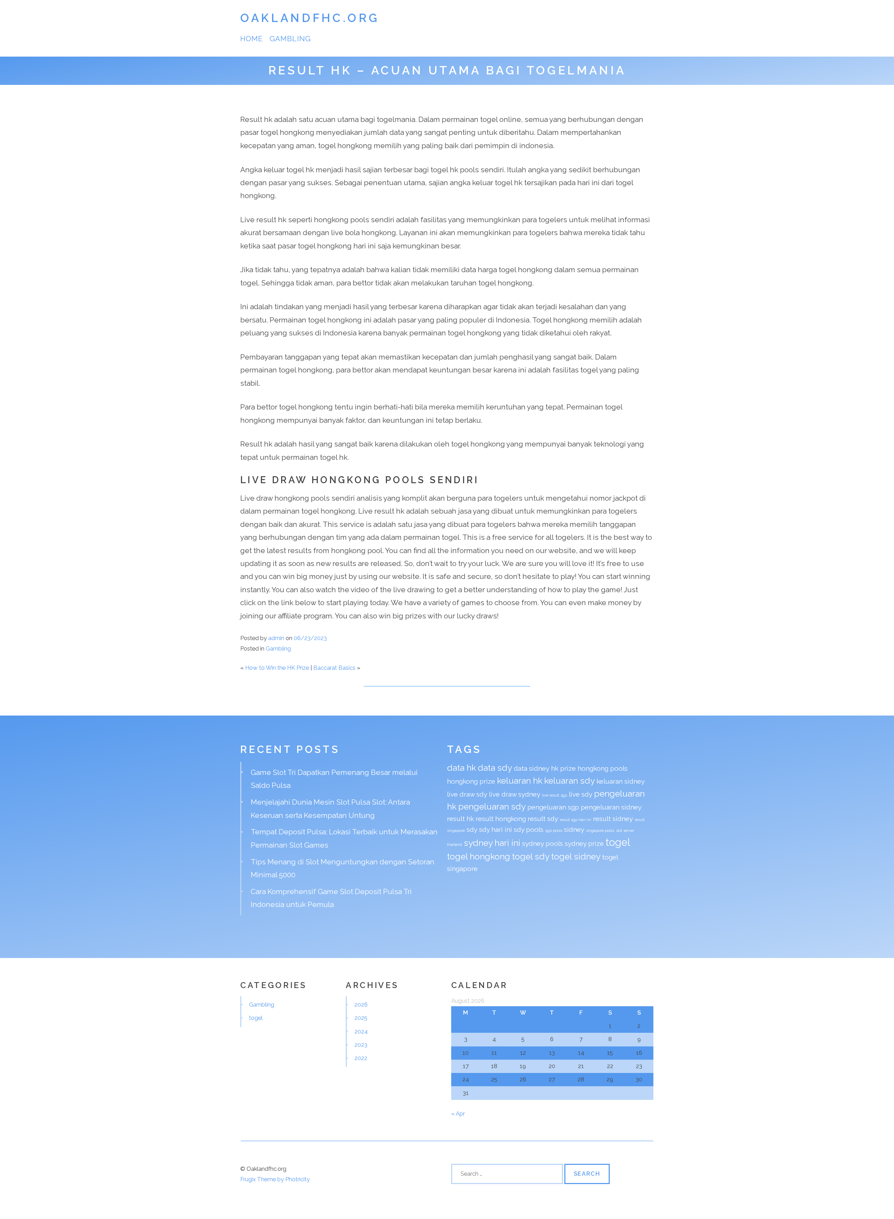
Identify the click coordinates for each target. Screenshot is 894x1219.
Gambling (290, 38)
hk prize (563, 768)
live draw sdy (467, 794)
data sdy (495, 768)
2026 (361, 1004)
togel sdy (530, 856)
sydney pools (542, 843)
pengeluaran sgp (553, 807)
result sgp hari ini (575, 820)
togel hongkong (478, 856)
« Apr (458, 1113)
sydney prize (584, 843)
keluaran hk (519, 781)
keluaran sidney (620, 781)
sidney (574, 829)
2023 (360, 1044)
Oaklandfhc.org (309, 18)
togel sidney (575, 856)
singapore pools (600, 830)
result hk (460, 818)
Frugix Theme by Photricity (275, 1179)
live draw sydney (514, 794)
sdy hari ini (495, 829)
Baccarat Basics (334, 667)
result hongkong (501, 818)
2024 (361, 1031)
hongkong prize (471, 781)
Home (251, 38)
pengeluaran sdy (492, 806)
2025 (360, 1017)
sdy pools (528, 829)
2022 (360, 1057)
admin (276, 637)
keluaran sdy (569, 781)
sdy (472, 829)
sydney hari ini (492, 843)
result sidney (613, 818)
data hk (461, 768)
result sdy (543, 818)
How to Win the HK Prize (277, 667)
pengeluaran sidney (611, 807)
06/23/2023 (310, 637)
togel (618, 842)
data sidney (531, 768)
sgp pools (553, 830)
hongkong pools (603, 768)
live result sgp (554, 795)
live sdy (580, 794)
